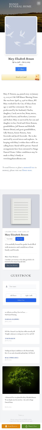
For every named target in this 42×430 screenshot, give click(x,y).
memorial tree (29, 167)
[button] (21, 380)
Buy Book (19, 239)
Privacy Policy (16, 421)
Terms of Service (26, 421)
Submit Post (21, 300)
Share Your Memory (12, 265)
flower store (27, 170)
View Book (9, 239)
